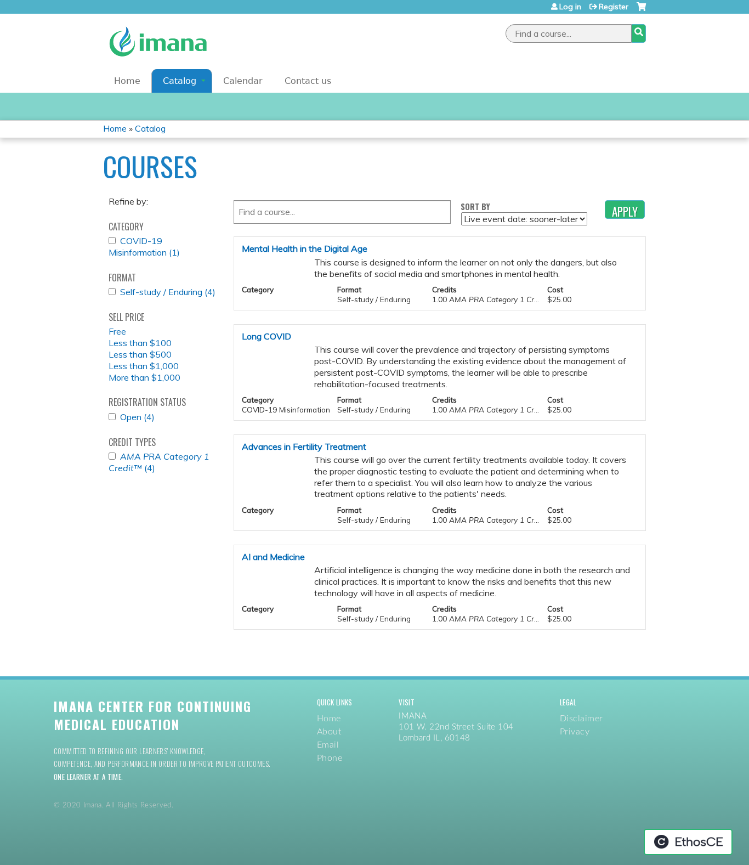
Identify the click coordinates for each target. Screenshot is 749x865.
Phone (329, 758)
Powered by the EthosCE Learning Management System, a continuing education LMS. (688, 842)
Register (613, 6)
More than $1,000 (144, 377)
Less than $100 (140, 342)
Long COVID (266, 336)
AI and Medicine (273, 556)
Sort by (475, 206)
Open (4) (137, 416)
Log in (570, 6)
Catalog (179, 81)
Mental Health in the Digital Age (304, 248)
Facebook (592, 54)
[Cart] (641, 11)
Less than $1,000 (144, 365)
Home (127, 81)
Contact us (308, 81)
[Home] (158, 41)
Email (328, 744)
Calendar (243, 81)
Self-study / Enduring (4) (167, 291)
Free (117, 331)
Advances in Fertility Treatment (304, 446)
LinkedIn (621, 54)
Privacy (574, 731)
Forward (636, 54)
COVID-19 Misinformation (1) (144, 246)
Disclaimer (581, 718)
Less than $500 (140, 354)
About (329, 731)
